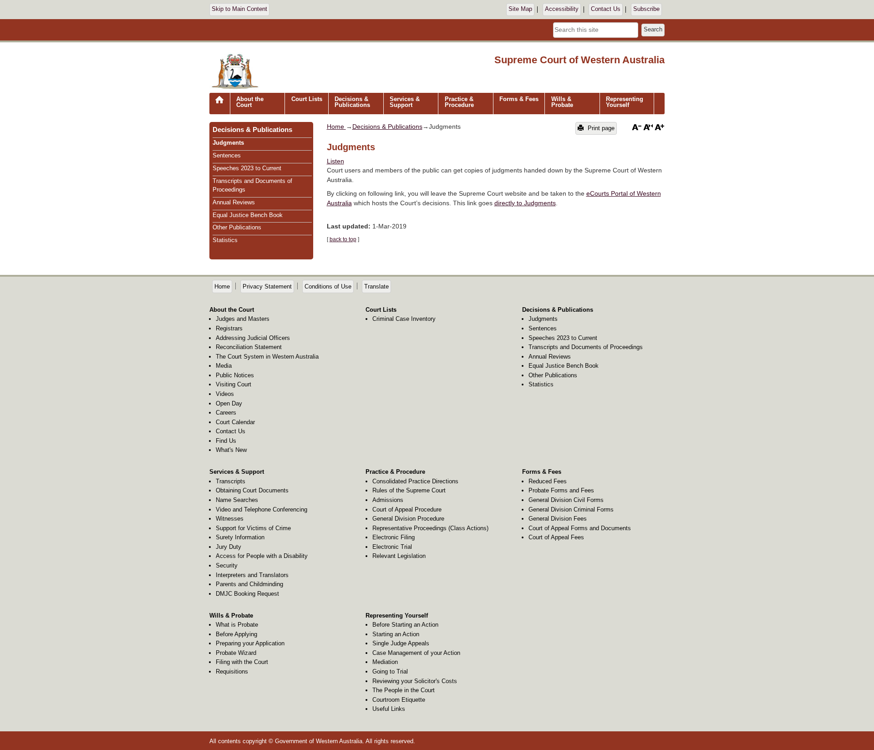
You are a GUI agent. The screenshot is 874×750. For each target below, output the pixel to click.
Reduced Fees (547, 481)
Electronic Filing (393, 537)
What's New (231, 449)
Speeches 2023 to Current (247, 168)
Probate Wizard (236, 652)
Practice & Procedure (459, 102)
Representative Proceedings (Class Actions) (430, 528)
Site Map (520, 9)
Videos (225, 393)
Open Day (229, 403)
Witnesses (230, 518)
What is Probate (237, 624)
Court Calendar (235, 422)
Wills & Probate (562, 102)
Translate (376, 286)
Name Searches (237, 500)
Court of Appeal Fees (556, 537)
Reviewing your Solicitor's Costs (414, 681)
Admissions (387, 500)
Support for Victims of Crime (253, 528)
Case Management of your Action (416, 652)
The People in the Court (403, 690)
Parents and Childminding (249, 584)
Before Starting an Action (405, 624)
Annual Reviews (234, 202)
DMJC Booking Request (247, 593)
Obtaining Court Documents (252, 490)
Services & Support (405, 102)
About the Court (250, 102)
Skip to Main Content (239, 9)
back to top (343, 239)
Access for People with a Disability (262, 555)
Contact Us (605, 9)
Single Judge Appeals (400, 643)
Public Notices (235, 375)
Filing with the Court (242, 662)
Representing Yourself (624, 102)
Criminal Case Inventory (404, 318)
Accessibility (562, 9)
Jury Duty (228, 546)
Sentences (227, 155)
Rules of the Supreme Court (409, 490)
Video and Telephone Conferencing (261, 509)
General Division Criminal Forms (571, 509)
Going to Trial (390, 671)
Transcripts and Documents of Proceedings (585, 347)
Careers (226, 412)
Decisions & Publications (352, 102)
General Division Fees (557, 518)
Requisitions (232, 671)
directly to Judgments (525, 203)
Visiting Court (233, 384)
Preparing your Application (250, 643)
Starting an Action (395, 634)
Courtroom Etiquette (398, 699)
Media (224, 365)
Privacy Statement (267, 286)
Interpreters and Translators (252, 575)
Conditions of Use (328, 286)
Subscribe (646, 9)
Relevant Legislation (399, 555)
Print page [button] (600, 128)
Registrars (229, 328)
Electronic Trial (392, 546)
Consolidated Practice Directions (415, 481)
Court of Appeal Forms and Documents (579, 528)
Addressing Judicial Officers (253, 337)
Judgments (228, 142)
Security (227, 565)
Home (219, 106)
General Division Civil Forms (566, 500)
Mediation (385, 662)
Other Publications (237, 227)
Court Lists (306, 99)
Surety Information (240, 537)
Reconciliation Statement (249, 347)
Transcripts (230, 481)
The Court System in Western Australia (267, 356)
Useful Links (388, 708)
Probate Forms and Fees (561, 490)
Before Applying (236, 634)
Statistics (225, 240)
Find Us (226, 440)
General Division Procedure (408, 518)
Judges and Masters (242, 318)
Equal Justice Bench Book (248, 215)
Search (653, 29)
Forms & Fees (519, 99)
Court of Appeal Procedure (407, 509)
